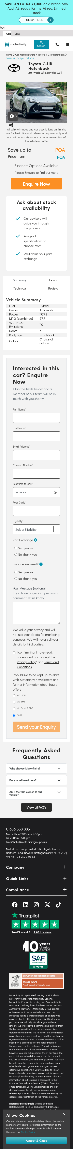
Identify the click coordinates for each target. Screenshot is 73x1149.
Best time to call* (23, 483)
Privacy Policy (26, 662)
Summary (20, 280)
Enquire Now (36, 184)
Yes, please (25, 548)
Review (53, 288)
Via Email (21, 695)
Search (41, 45)
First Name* (19, 409)
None (19, 715)
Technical (19, 288)
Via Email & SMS (25, 708)
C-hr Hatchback (56, 54)
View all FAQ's (36, 807)
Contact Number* (23, 465)
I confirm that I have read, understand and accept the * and (38, 659)
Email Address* (21, 446)
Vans (17, 33)
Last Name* (20, 427)
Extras (53, 280)
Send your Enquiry (36, 727)
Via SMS (21, 701)
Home (9, 54)
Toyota (41, 54)
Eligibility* (18, 520)
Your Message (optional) (35, 593)
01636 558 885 (18, 829)
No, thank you (27, 554)
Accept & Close (36, 1140)
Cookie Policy (28, 1131)
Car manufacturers (25, 54)
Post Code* (19, 502)
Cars (8, 33)
